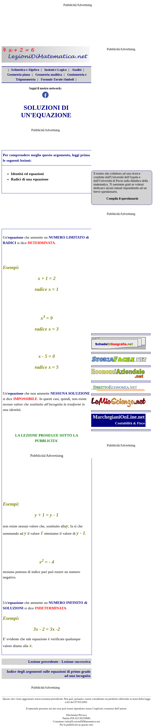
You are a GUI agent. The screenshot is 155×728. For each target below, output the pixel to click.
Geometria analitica (48, 74)
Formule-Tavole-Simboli (57, 79)
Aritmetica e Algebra (25, 69)
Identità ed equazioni (27, 174)
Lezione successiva (76, 662)
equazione (15, 237)
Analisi (76, 69)
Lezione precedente (43, 662)
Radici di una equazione (29, 179)
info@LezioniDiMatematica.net (82, 721)
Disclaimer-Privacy (76, 714)
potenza (21, 572)
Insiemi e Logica (55, 69)
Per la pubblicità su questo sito (76, 724)
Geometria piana (18, 74)
